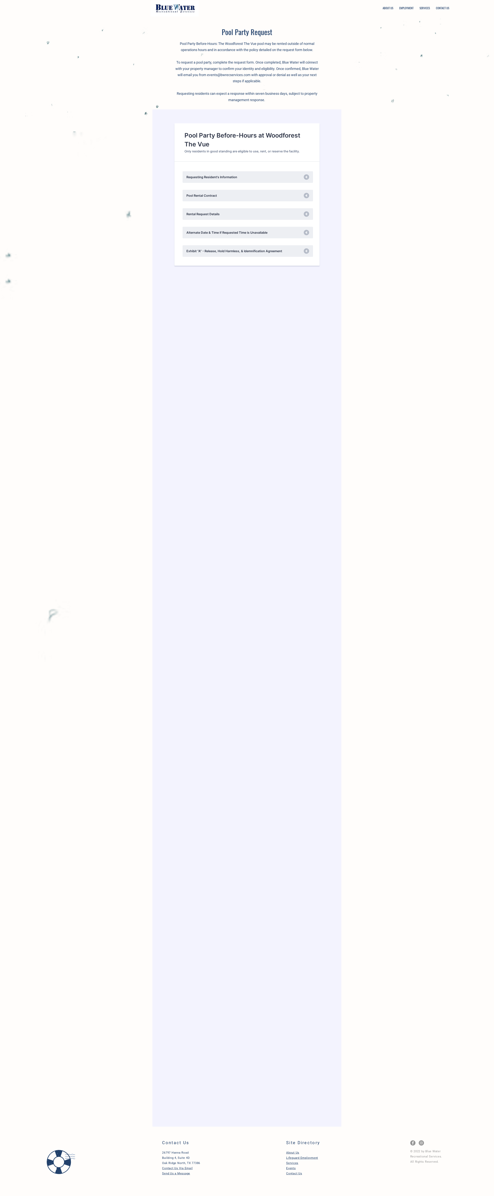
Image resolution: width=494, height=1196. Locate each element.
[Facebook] (412, 1143)
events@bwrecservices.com (228, 75)
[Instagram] (421, 1143)
